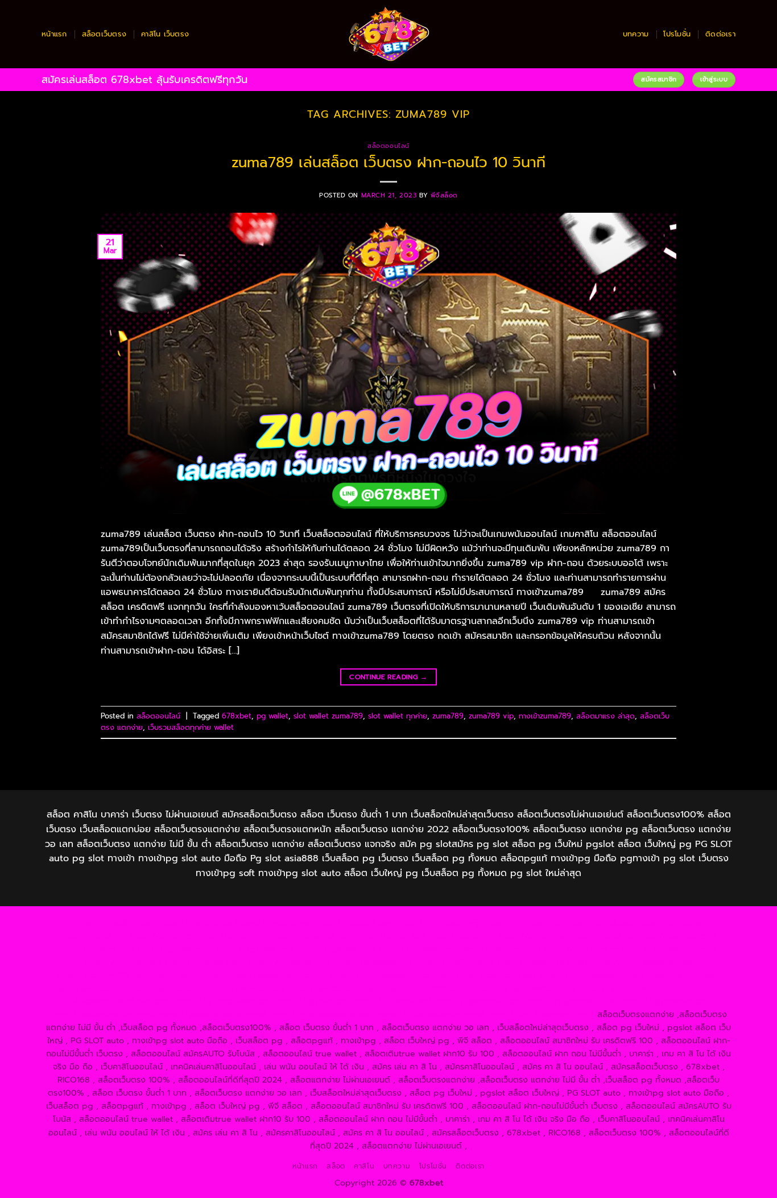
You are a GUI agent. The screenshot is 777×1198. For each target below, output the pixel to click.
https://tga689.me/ (394, 1001)
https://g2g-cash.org (438, 922)
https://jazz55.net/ (187, 975)
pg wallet (272, 715)
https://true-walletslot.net (642, 962)
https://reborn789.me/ (102, 975)
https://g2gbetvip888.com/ (414, 988)
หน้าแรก (54, 33)
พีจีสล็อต (444, 195)
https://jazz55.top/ (683, 975)
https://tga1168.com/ (677, 936)
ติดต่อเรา (720, 33)
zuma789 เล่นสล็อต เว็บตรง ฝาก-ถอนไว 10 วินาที (388, 162)
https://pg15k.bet (598, 922)
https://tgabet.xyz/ (97, 949)
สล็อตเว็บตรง (104, 33)
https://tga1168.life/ (417, 949)
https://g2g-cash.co (521, 922)
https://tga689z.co (195, 922)
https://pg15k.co (162, 936)
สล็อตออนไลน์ (388, 146)
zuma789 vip (491, 715)
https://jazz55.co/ (322, 988)
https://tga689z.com (115, 922)
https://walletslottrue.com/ (103, 1014)
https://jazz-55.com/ (166, 988)
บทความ (636, 33)
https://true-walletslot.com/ (431, 1014)
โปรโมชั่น (677, 33)
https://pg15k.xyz (93, 936)
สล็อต (335, 1166)
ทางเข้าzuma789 (545, 715)
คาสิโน (364, 1166)
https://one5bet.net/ (290, 962)
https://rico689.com (354, 922)
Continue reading (388, 677)
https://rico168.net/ (123, 962)
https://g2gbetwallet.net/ (629, 988)
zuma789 (448, 715)
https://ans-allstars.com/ (670, 949)
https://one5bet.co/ (373, 962)
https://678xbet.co (581, 949)
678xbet (236, 715)
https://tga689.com (314, 1001)
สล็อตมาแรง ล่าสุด (605, 715)
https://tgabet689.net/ (573, 1001)
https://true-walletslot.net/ (321, 1014)
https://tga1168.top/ (336, 949)
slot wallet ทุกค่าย (397, 715)
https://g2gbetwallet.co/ (224, 1001)
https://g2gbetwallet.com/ (524, 988)
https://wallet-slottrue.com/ (212, 1014)
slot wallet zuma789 (328, 715)
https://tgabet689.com (480, 1001)
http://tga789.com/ (176, 949)
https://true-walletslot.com (591, 975)
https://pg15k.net (231, 936)
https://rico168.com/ (205, 962)
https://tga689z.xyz (273, 922)
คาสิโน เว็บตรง (165, 33)
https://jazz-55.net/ (247, 988)
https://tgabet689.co (663, 1001)
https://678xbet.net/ (499, 949)
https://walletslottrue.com (276, 975)
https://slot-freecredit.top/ (540, 1014)
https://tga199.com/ (455, 962)
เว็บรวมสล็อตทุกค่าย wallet (191, 727)
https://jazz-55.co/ (87, 988)
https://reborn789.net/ (543, 962)
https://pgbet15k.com (311, 936)
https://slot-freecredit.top (484, 975)
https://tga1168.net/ (256, 949)
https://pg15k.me (669, 922)
